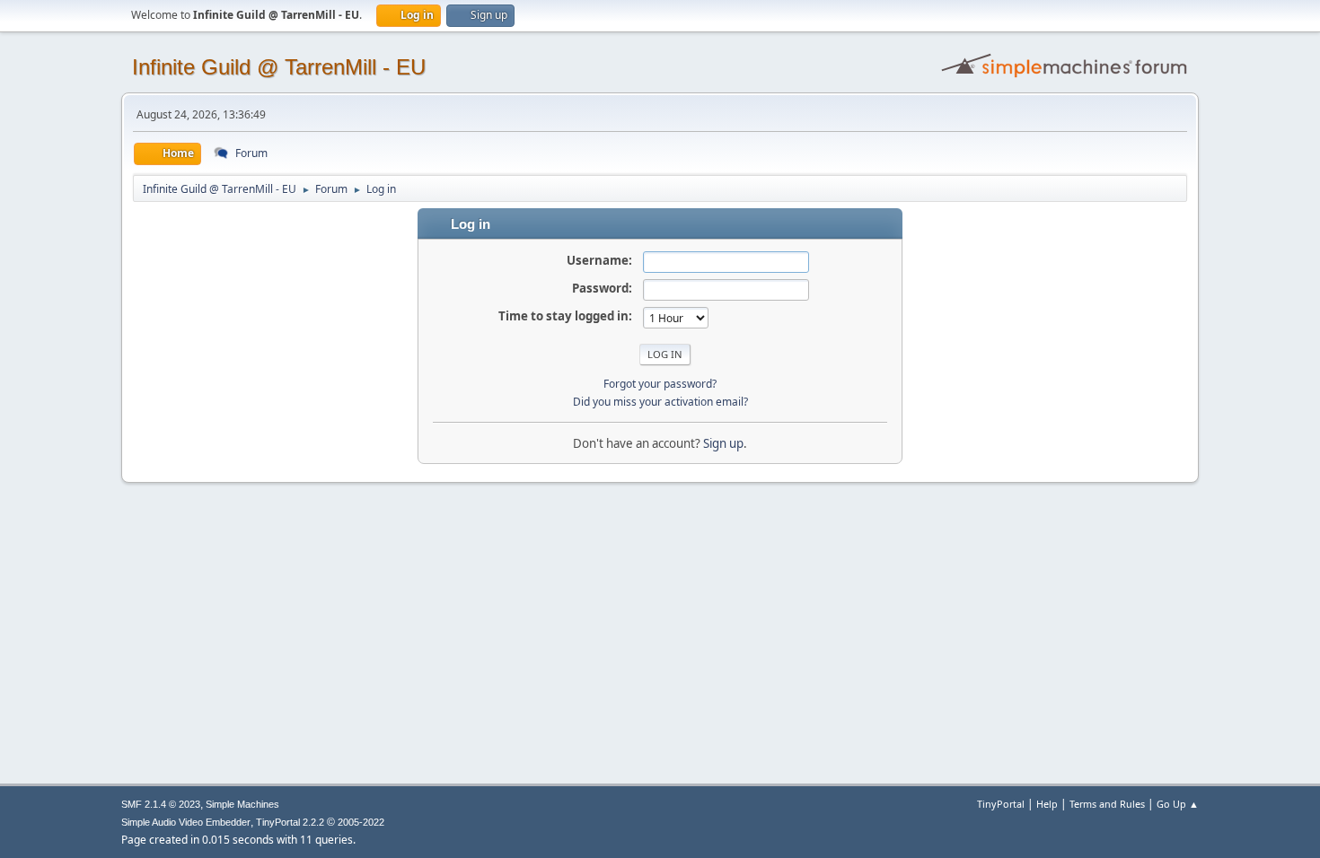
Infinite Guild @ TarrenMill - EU (279, 67)
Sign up (723, 443)
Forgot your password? (660, 383)
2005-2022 (361, 822)
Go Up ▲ (1178, 803)
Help (1047, 803)
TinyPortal (1001, 803)
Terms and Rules (1107, 803)
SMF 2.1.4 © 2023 (160, 804)
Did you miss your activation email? (660, 401)
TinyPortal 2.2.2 (290, 822)
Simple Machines (242, 804)
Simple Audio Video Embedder (186, 822)
